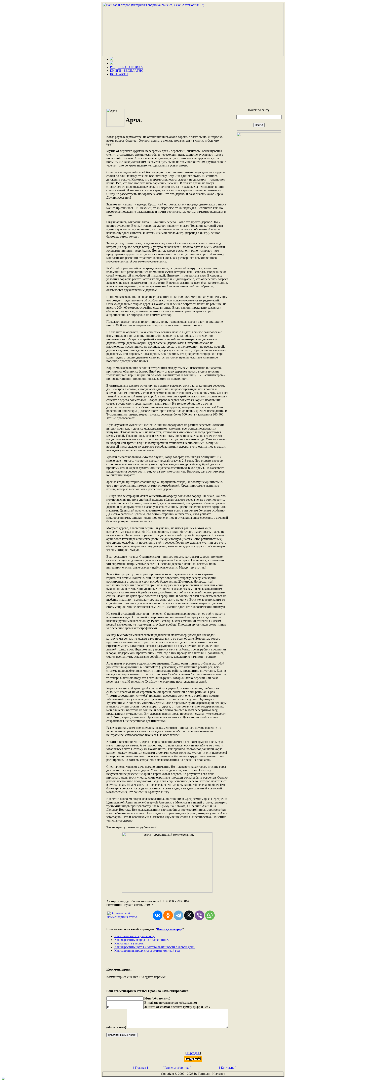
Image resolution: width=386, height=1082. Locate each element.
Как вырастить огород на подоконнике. (141, 939)
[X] (189, 915)
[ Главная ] (140, 1067)
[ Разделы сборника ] (177, 1067)
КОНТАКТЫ (119, 74)
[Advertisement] (193, 91)
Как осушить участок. (129, 943)
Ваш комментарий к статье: (126, 991)
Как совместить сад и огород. (134, 936)
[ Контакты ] (227, 1067)
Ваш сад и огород (169, 929)
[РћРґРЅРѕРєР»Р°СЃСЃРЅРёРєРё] (168, 915)
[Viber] (199, 915)
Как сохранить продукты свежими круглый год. (147, 950)
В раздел (193, 1053)
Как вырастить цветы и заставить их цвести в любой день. (154, 947)
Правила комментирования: (168, 991)
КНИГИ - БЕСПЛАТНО (127, 70)
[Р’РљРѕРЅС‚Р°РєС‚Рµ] (157, 915)
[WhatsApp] (210, 915)
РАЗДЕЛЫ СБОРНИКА (126, 67)
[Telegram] (178, 915)
